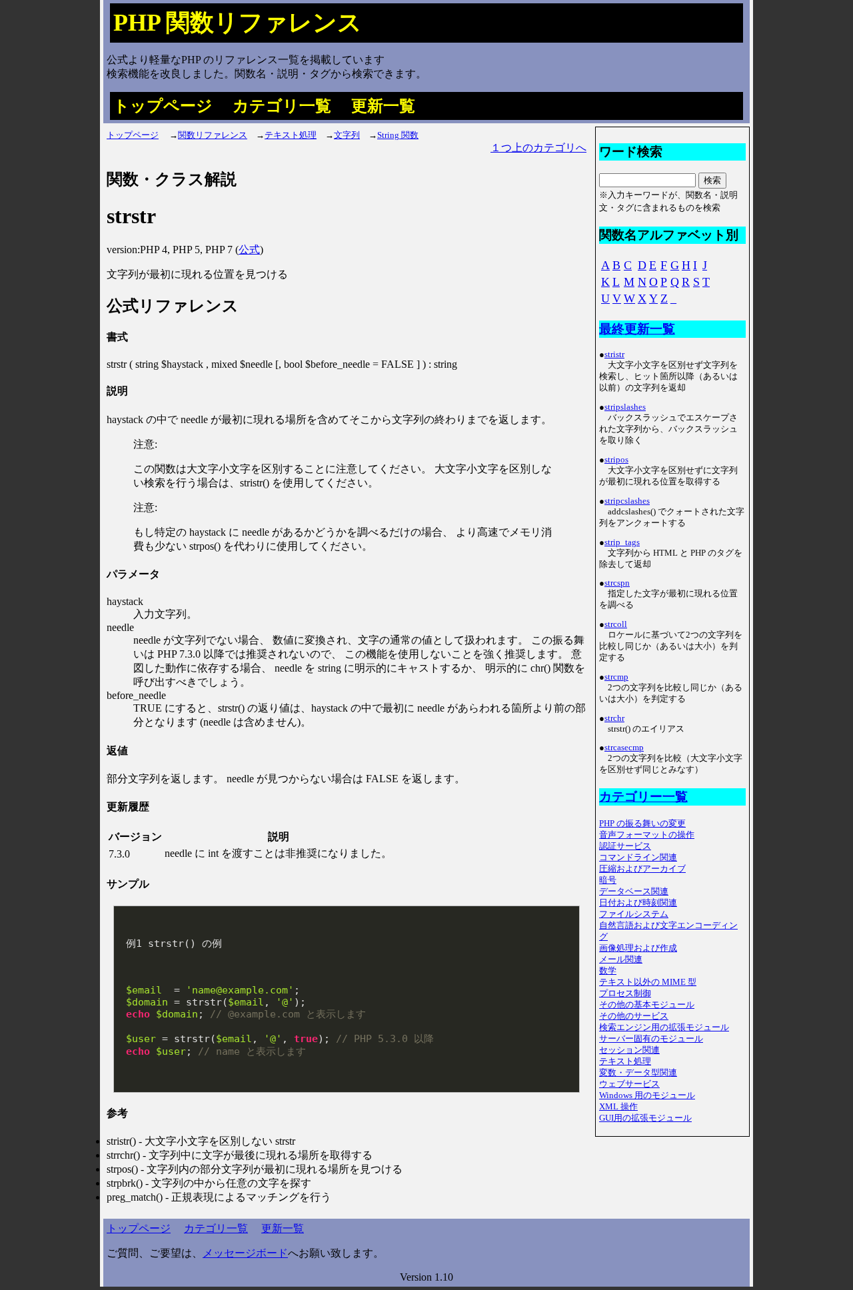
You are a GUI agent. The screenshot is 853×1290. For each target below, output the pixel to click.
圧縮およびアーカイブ (642, 869)
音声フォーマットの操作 (646, 835)
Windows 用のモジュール (647, 1095)
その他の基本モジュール (646, 1004)
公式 (249, 249)
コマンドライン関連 (638, 857)
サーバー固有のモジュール (651, 1038)
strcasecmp (624, 747)
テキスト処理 (291, 135)
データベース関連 (633, 891)
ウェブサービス (629, 1084)
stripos (616, 459)
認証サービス (625, 846)
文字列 (347, 135)
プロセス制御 (625, 993)
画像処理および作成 (638, 948)
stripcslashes (627, 501)
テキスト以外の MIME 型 (647, 982)
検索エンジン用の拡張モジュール (664, 1027)
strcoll (615, 624)
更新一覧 (383, 106)
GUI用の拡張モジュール (645, 1118)
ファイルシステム (633, 914)
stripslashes (625, 407)
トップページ (163, 106)
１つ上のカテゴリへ (538, 147)
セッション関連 (629, 1050)
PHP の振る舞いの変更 (642, 823)
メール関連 (620, 959)
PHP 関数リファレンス (237, 22)
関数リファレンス (212, 135)
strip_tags (622, 542)
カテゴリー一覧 (643, 797)
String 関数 (398, 135)
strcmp (616, 677)
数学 (607, 970)
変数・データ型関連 (638, 1072)
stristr (614, 354)
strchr (614, 718)
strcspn (617, 583)
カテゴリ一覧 (282, 106)
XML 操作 (618, 1106)
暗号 (607, 880)
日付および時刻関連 (638, 903)
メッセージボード (245, 1253)
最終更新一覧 (637, 329)
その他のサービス (633, 1016)
